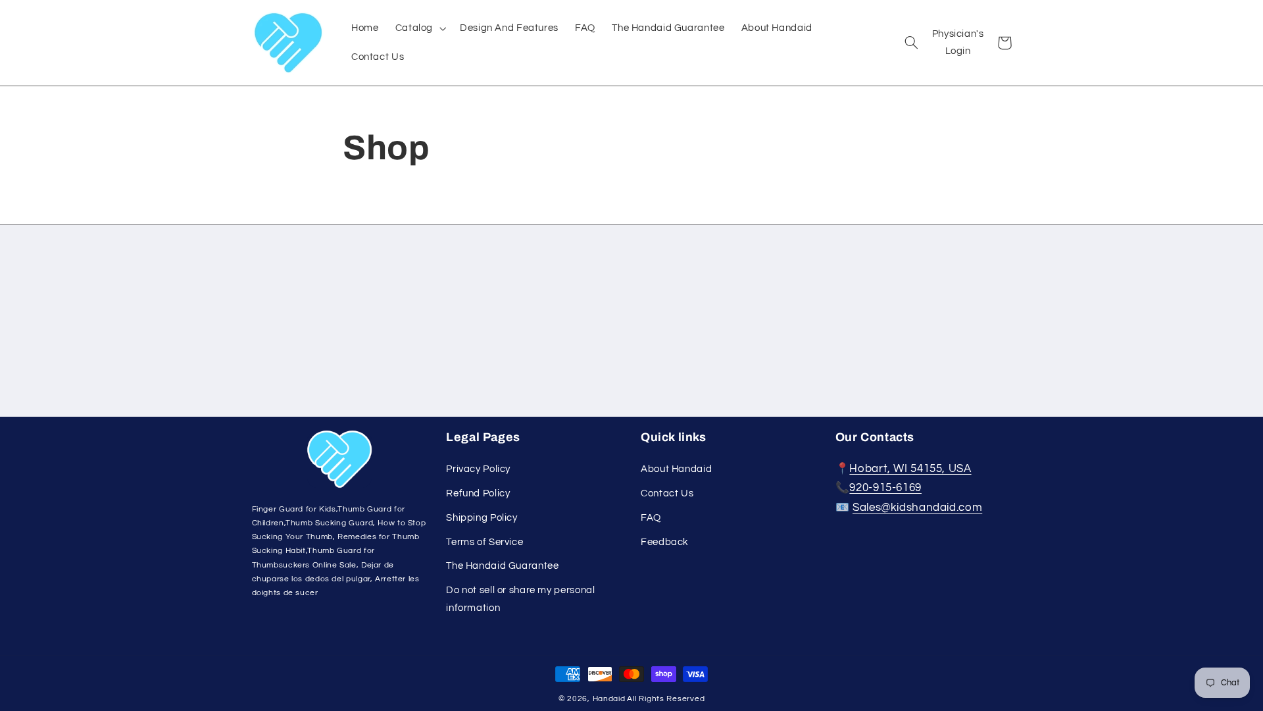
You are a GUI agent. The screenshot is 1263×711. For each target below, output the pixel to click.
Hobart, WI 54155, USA (910, 469)
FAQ (651, 518)
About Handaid (676, 469)
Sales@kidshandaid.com (917, 508)
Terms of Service (484, 542)
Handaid (609, 698)
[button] (419, 27)
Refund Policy (478, 493)
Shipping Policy (481, 518)
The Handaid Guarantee (502, 566)
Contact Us (667, 493)
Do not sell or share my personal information (520, 598)
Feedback (665, 542)
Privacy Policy (478, 469)
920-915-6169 (885, 488)
